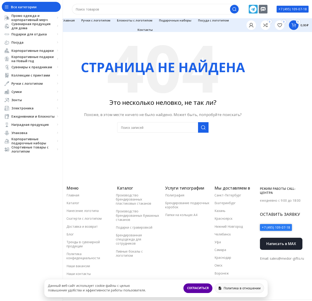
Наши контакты (78, 274)
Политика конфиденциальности (83, 256)
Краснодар (222, 257)
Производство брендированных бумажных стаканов (137, 215)
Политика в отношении (242, 288)
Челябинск (222, 234)
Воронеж (221, 273)
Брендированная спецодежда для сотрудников (129, 239)
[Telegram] (253, 9)
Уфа (217, 242)
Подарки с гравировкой (134, 227)
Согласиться (198, 288)
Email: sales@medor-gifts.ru (282, 258)
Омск (218, 265)
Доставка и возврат (82, 226)
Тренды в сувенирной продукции (83, 244)
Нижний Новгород (228, 226)
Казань (219, 211)
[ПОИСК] (234, 9)
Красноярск (223, 218)
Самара (220, 250)
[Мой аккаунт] (251, 25)
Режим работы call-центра (278, 190)
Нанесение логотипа (82, 211)
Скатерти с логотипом (84, 218)
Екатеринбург (225, 203)
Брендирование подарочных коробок (187, 205)
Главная (72, 195)
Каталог (72, 203)
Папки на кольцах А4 (181, 215)
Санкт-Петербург (227, 195)
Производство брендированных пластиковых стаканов (133, 199)
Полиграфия (174, 195)
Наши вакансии (78, 266)
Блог (70, 234)
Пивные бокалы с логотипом (129, 253)
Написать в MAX (281, 243)
